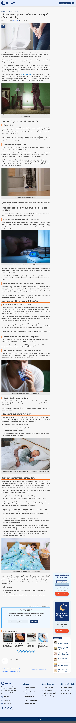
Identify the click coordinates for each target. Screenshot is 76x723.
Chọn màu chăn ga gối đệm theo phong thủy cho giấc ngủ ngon (64, 642)
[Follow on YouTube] (11, 708)
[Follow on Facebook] (2, 708)
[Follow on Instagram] (5, 708)
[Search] (56, 3)
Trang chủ (3, 11)
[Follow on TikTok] (8, 708)
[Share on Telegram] (33, 651)
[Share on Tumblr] (30, 651)
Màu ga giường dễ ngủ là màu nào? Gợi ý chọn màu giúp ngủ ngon (64, 648)
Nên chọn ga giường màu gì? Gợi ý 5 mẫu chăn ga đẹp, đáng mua (63, 653)
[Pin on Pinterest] (24, 651)
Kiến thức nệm (12, 11)
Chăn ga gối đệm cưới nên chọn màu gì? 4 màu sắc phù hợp (63, 659)
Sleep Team (15, 20)
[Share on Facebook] (18, 651)
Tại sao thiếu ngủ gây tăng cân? (38, 669)
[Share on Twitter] (21, 651)
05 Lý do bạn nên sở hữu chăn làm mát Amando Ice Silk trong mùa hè (63, 664)
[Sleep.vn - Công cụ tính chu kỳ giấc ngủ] (8, 3)
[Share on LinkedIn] (27, 651)
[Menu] (73, 3)
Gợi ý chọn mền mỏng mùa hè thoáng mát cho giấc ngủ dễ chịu (63, 670)
